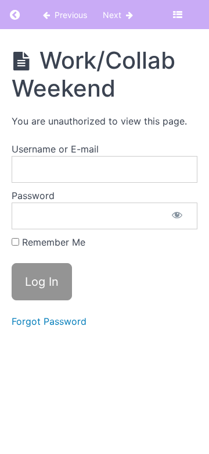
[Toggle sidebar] (177, 14)
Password (33, 195)
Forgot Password (49, 321)
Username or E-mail (55, 149)
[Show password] (177, 216)
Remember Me (52, 242)
